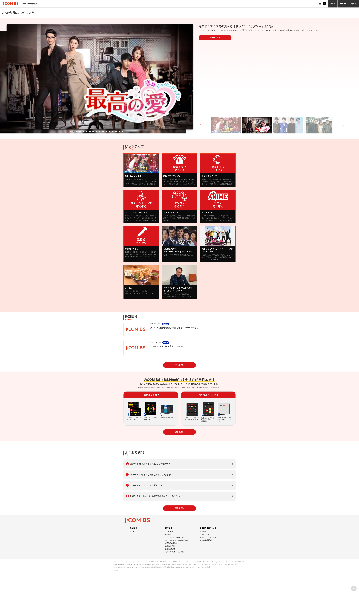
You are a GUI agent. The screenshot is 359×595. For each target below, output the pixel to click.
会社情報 (203, 531)
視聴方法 (354, 3)
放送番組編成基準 (171, 543)
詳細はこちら (215, 37)
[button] (70, 131)
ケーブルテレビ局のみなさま (174, 537)
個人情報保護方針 (206, 540)
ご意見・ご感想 (205, 534)
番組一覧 (343, 3)
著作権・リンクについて (208, 537)
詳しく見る (179, 432)
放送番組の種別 (170, 546)
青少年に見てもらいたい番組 (174, 552)
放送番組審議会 (170, 549)
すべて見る (179, 365)
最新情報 (168, 534)
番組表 (332, 3)
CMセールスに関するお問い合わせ (176, 540)
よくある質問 (169, 531)
